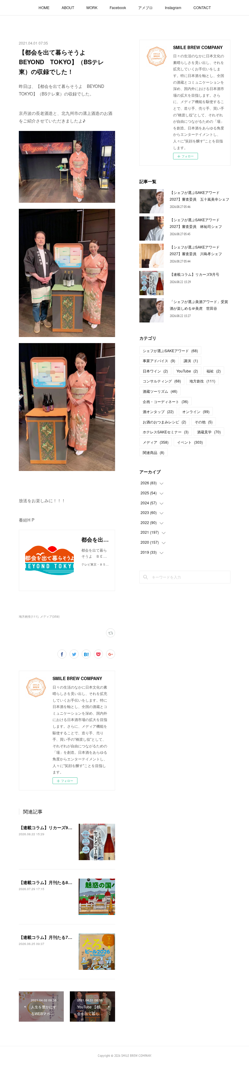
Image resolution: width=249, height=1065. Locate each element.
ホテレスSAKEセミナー (166, 431)
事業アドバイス (159, 360)
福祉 (213, 370)
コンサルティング (162, 380)
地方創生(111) (28, 616)
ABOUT (68, 7)
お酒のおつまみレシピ (164, 421)
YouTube (187, 370)
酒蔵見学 (209, 431)
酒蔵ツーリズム (160, 391)
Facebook (118, 7)
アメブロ (145, 7)
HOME (44, 7)
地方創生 (202, 380)
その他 (204, 421)
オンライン (196, 411)
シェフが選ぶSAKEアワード (170, 350)
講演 (191, 360)
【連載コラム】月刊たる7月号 (48, 937)
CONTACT (202, 7)
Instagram (173, 7)
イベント (190, 442)
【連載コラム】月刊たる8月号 (48, 882)
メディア (156, 442)
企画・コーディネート (165, 401)
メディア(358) (50, 616)
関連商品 (153, 452)
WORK (91, 7)
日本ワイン (155, 370)
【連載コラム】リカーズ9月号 (48, 827)
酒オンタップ (158, 411)
